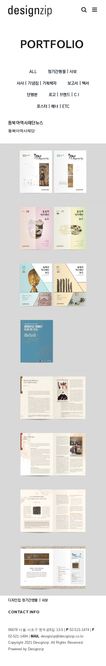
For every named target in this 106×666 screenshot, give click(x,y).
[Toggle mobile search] (84, 9)
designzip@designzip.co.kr (62, 636)
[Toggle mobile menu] (95, 9)
